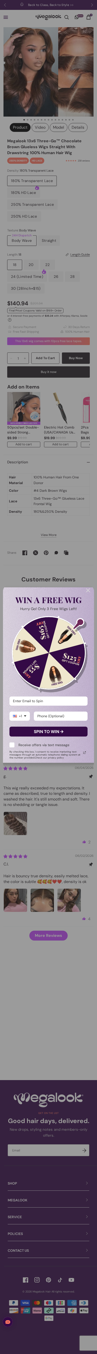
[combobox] (19, 716)
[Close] (88, 590)
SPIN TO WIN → (48, 731)
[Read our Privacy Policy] (85, 753)
